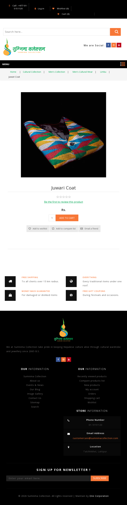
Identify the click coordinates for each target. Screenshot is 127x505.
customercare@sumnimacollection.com (95, 438)
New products (92, 385)
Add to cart (67, 217)
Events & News (35, 385)
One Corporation (99, 495)
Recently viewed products (92, 376)
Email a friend (91, 228)
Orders (92, 393)
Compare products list (92, 380)
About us (35, 380)
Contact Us (35, 398)
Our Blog (35, 389)
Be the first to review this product (63, 202)
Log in (41, 8)
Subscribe (99, 478)
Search (35, 406)
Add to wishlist (40, 228)
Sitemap (35, 402)
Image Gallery (35, 393)
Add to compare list (66, 228)
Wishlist (92, 402)
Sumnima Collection (35, 376)
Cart (65, 14)
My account (92, 389)
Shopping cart (92, 398)
